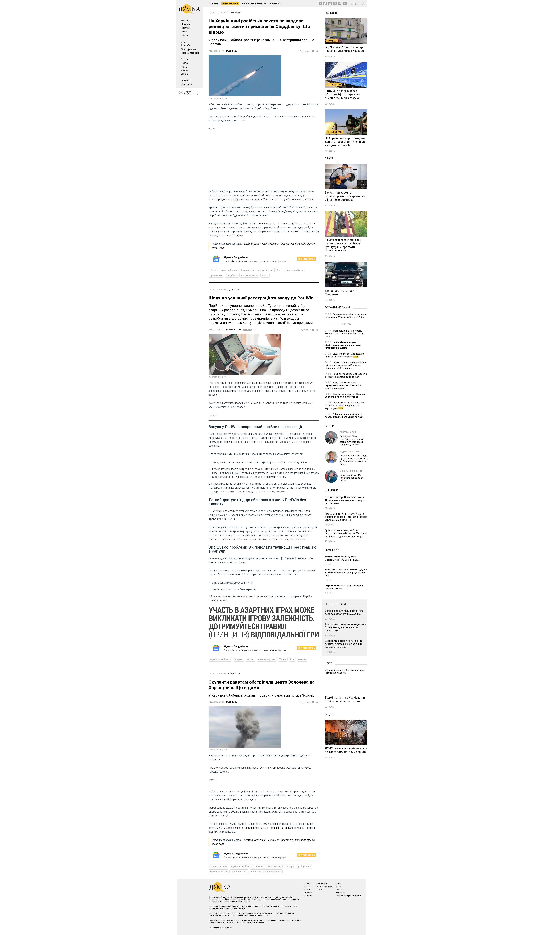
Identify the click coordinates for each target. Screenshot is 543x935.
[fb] (313, 51)
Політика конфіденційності (348, 896)
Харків (282, 659)
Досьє (184, 74)
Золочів (245, 270)
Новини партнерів (190, 53)
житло (265, 275)
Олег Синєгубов (239, 871)
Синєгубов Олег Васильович (266, 871)
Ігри (292, 659)
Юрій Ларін (231, 51)
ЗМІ (279, 270)
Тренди (213, 4)
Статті (184, 41)
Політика (186, 28)
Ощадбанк (231, 275)
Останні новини (337, 307)
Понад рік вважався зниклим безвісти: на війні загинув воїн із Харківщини (344, 405)
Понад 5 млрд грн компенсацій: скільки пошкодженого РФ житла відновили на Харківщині (345, 365)
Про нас (185, 80)
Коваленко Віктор (294, 270)
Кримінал (275, 4)
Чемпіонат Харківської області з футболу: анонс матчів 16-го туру (346, 375)
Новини (185, 24)
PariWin (254, 402)
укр (352, 3)
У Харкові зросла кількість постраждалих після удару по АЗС (344, 415)
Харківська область (263, 270)
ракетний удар (229, 270)
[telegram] (317, 51)
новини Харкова (249, 275)
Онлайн (302, 659)
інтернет (238, 659)
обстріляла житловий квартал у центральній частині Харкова (263, 827)
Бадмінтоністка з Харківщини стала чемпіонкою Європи (344, 355)
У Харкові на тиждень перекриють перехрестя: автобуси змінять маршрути (343, 385)
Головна (185, 20)
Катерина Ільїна (233, 330)
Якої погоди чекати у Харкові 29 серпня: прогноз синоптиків (345, 395)
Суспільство (234, 289)
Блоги (184, 59)
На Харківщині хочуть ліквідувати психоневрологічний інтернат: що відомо (343, 345)
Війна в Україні (230, 4)
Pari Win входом (220, 510)
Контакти (186, 84)
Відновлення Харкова (254, 4)
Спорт (185, 35)
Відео (184, 62)
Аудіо (184, 70)
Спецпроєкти (188, 49)
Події (184, 31)
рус (357, 3)
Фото (184, 66)
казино (250, 659)
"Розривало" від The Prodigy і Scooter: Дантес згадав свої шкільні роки (344, 334)
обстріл (214, 270)
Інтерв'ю (186, 45)
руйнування (216, 275)
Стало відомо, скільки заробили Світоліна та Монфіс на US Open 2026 (345, 315)
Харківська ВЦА (218, 871)
